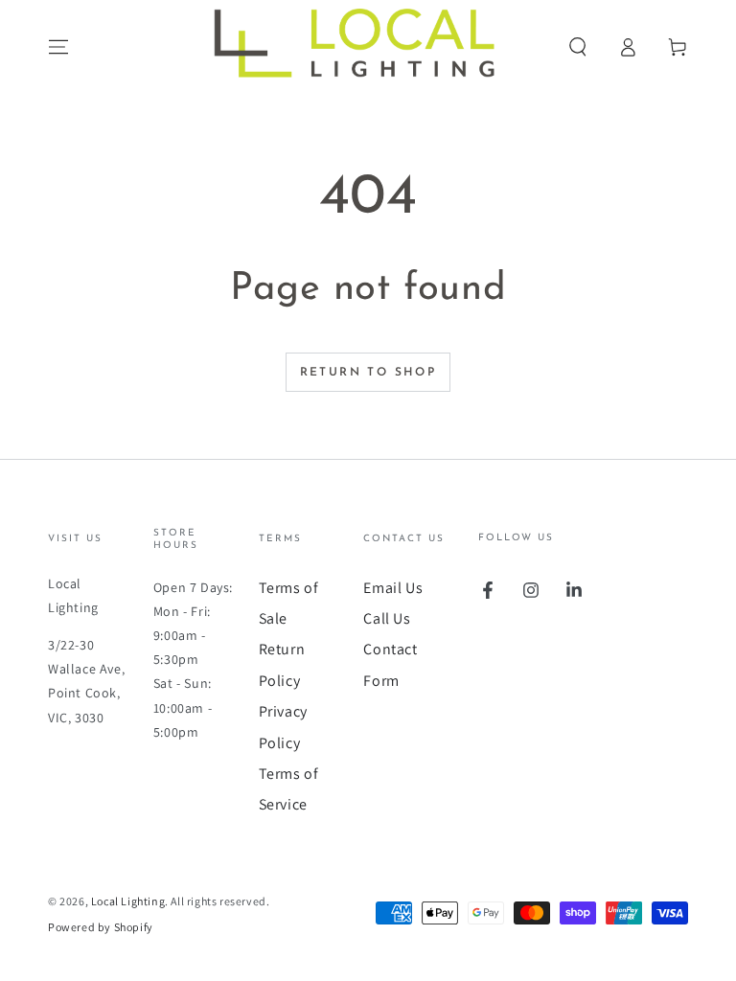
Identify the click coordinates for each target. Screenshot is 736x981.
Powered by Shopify (100, 927)
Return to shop (368, 372)
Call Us (386, 618)
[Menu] (58, 47)
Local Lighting (128, 901)
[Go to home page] (368, 47)
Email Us (393, 588)
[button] (578, 47)
